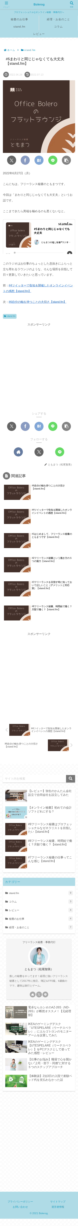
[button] (66, 160)
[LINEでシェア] (52, 160)
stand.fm (11, 316)
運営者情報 (58, 1206)
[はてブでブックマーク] (39, 160)
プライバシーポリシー (20, 1201)
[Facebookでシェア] (25, 160)
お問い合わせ (20, 1206)
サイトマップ (57, 1201)
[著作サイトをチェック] (18, 451)
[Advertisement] (39, 366)
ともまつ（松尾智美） (39, 969)
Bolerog (39, 4)
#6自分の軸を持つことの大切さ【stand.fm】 (37, 301)
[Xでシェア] (11, 160)
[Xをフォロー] (39, 451)
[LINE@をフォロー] (59, 451)
